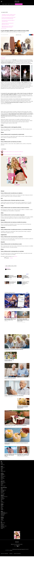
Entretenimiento (3, 482)
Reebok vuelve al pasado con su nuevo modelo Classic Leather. (12, 154)
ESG (1, 500)
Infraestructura (3, 513)
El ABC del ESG (3, 527)
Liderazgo (2, 518)
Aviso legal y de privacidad (4, 553)
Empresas (2, 495)
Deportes (2, 483)
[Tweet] (31, 34)
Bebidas (2, 475)
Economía (2, 497)
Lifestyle (2, 492)
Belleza (6, 4)
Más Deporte (2, 491)
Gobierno (2, 504)
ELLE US (15, 256)
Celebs (9, 4)
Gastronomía (2, 474)
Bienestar (2, 477)
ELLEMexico (14, 546)
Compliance (10, 553)
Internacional (3, 498)
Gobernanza (2, 524)
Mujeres (2, 501)
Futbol (2, 488)
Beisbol (2, 489)
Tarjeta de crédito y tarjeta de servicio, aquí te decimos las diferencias (13, 151)
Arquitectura (3, 514)
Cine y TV (2, 484)
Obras (2, 511)
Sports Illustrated (4, 487)
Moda (3, 4)
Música (2, 485)
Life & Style (2, 481)
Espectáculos (3, 467)
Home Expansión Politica (4, 496)
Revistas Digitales (19, 4)
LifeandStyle (2, 502)
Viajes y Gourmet (3, 471)
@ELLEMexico (8, 269)
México (2, 505)
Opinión (2, 519)
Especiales (2, 520)
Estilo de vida (12, 4)
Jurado (2, 479)
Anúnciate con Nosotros (17, 553)
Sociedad (2, 509)
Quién (2, 466)
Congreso (2, 506)
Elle (1, 461)
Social (2, 523)
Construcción (3, 512)
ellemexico (18, 545)
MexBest (2, 473)
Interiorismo (2, 515)
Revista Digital (17, 184)
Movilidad (2, 525)
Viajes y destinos (3, 476)
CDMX (1, 507)
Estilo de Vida (2, 478)
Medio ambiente (3, 522)
